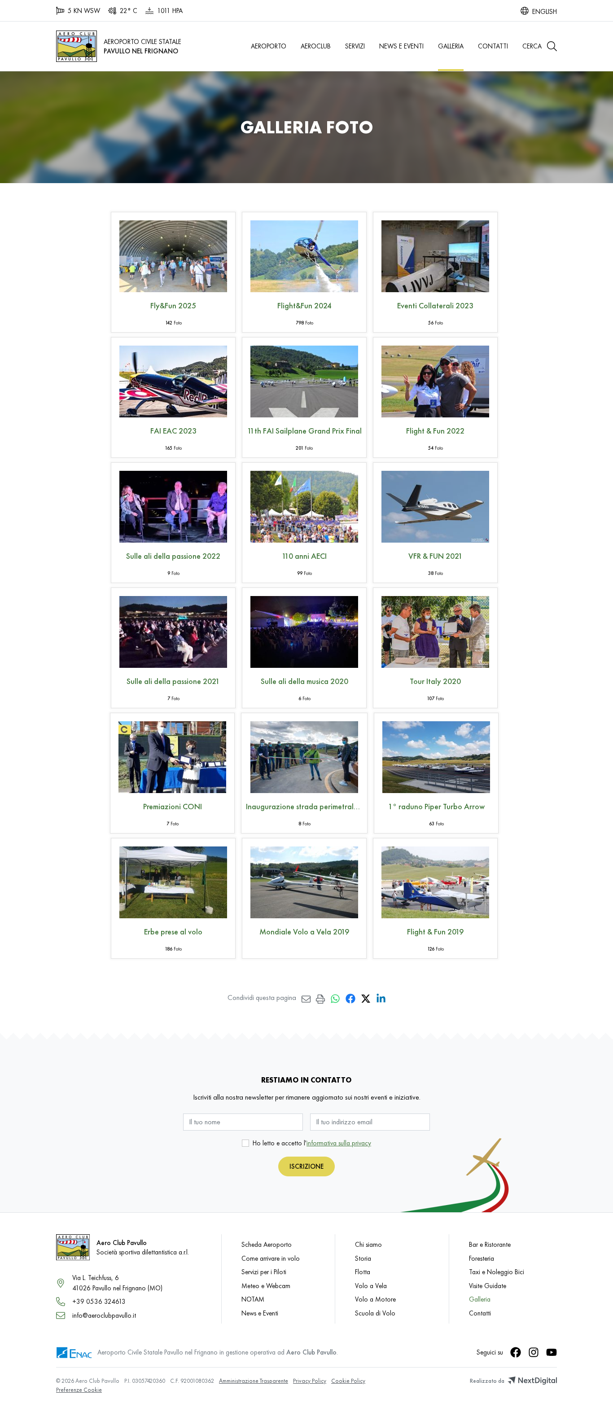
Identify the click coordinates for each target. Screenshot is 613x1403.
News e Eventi (401, 46)
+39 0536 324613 (99, 1301)
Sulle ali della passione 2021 (173, 681)
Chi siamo (368, 1244)
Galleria (451, 46)
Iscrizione (306, 1166)
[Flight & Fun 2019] (435, 880)
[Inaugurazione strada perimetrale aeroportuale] (304, 755)
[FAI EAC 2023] (173, 379)
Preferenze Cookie (79, 1390)
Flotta (362, 1271)
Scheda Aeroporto (266, 1244)
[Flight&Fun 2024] (304, 254)
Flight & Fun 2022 (435, 430)
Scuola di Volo (375, 1313)
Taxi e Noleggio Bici (496, 1271)
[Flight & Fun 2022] (435, 379)
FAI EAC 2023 (173, 430)
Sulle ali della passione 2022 (173, 556)
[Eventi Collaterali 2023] (435, 254)
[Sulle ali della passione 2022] (173, 505)
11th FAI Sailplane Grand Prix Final (304, 430)
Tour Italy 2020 (435, 681)
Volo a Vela (371, 1285)
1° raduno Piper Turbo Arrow (436, 806)
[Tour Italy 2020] (435, 630)
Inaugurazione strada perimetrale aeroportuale (304, 806)
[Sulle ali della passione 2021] (173, 630)
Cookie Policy (348, 1381)
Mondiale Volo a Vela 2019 (304, 931)
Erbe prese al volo (173, 931)
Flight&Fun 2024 (304, 305)
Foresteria (481, 1258)
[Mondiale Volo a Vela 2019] (304, 880)
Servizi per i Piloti (263, 1271)
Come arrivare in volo (270, 1258)
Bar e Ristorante (490, 1244)
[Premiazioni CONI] (172, 755)
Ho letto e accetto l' (312, 1143)
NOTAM (252, 1299)
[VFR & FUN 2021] (435, 505)
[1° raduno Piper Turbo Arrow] (436, 755)
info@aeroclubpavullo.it (104, 1315)
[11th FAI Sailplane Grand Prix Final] (304, 379)
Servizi (355, 46)
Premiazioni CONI (172, 806)
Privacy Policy (309, 1381)
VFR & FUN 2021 (435, 556)
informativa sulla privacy (338, 1143)
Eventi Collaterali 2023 (435, 305)
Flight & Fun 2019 (435, 931)
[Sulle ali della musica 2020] (304, 630)
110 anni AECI (304, 556)
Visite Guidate (487, 1285)
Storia (363, 1258)
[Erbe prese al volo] (173, 880)
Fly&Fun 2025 (173, 305)
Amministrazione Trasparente (253, 1381)
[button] (539, 46)
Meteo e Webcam (265, 1285)
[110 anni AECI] (304, 505)
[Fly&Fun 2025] (173, 254)
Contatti (493, 46)
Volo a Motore (375, 1299)
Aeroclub (316, 46)
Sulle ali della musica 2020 (304, 681)
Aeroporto (268, 46)
